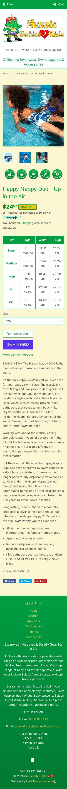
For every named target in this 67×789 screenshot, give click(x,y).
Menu (10, 4)
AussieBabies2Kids (36, 776)
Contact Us (33, 637)
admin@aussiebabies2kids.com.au (38, 726)
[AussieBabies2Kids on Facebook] (32, 760)
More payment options (18, 354)
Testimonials (33, 626)
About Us (33, 621)
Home (6, 73)
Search (33, 615)
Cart (60, 4)
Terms (33, 631)
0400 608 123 (38, 719)
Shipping (27, 223)
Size (5, 313)
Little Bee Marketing (39, 781)
